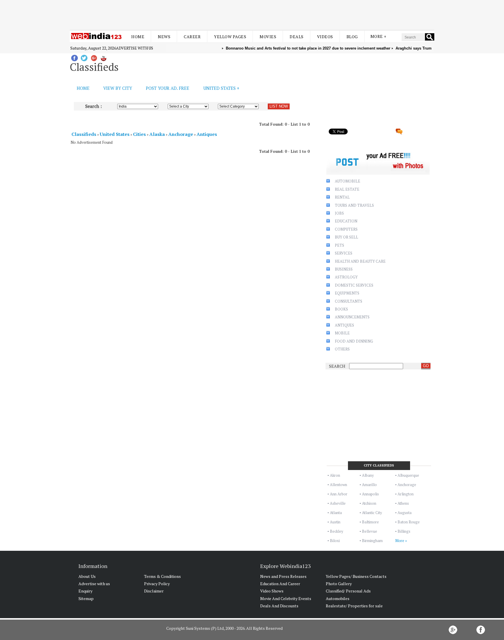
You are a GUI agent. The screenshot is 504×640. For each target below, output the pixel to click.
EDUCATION (346, 221)
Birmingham (372, 540)
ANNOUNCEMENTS (352, 317)
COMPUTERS (346, 229)
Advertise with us (134, 48)
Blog (352, 36)
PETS (339, 245)
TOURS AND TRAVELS (354, 205)
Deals (297, 36)
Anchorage (407, 484)
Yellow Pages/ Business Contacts (356, 576)
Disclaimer (154, 591)
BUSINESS (344, 269)
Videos (325, 36)
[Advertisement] (252, 14)
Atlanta (336, 512)
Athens (403, 503)
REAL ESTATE (347, 189)
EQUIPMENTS (347, 293)
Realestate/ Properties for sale (354, 606)
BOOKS (341, 309)
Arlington (406, 494)
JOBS (339, 213)
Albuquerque (408, 475)
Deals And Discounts (279, 606)
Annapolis (370, 494)
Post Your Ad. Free (167, 88)
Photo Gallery (339, 583)
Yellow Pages (230, 36)
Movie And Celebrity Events (285, 598)
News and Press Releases (283, 576)
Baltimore (370, 522)
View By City (117, 88)
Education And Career (280, 583)
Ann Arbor (338, 494)
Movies (268, 36)
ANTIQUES (344, 325)
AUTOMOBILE (347, 181)
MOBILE (342, 333)
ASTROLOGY (346, 277)
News (164, 36)
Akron (335, 475)
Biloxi (335, 540)
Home (137, 36)
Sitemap (86, 598)
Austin (335, 522)
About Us (87, 576)
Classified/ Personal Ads (348, 591)
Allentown (338, 484)
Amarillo (369, 484)
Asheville (338, 503)
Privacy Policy (157, 583)
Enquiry (85, 591)
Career (192, 36)
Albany (368, 475)
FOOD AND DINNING (354, 341)
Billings (404, 531)
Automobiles (337, 598)
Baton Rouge (409, 522)
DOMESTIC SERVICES (354, 285)
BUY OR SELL (346, 237)
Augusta (405, 512)
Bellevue (369, 531)
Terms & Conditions (162, 576)
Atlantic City (372, 512)
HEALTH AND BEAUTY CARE (360, 261)
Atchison (369, 503)
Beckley (336, 531)
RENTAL (342, 197)
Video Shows (272, 591)
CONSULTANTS (348, 301)
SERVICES (343, 253)
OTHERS (342, 349)
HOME (83, 88)
